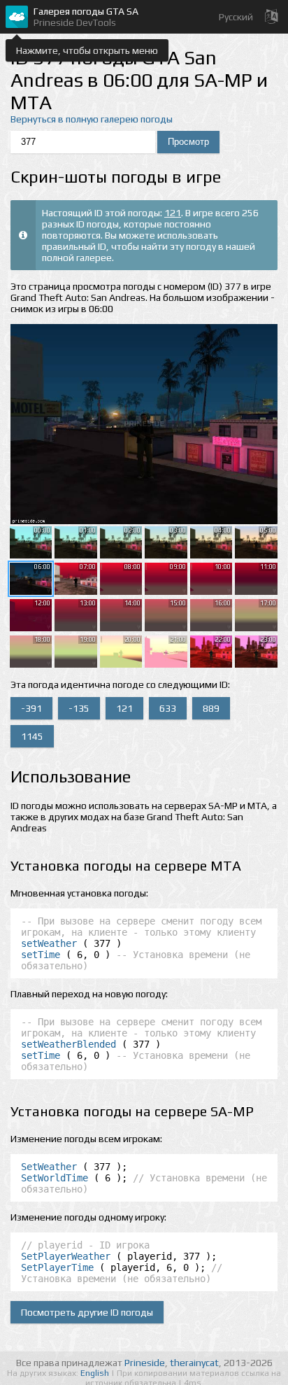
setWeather (49, 943)
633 (167, 708)
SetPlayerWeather (65, 1256)
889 (211, 708)
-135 (79, 708)
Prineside (144, 1362)
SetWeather (49, 1166)
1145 (32, 736)
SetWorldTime (54, 1177)
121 (172, 212)
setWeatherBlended (68, 1044)
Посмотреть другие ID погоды (87, 1312)
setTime (40, 954)
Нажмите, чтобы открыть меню (87, 50)
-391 (31, 708)
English (95, 1373)
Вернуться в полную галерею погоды (91, 119)
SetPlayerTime (57, 1267)
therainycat (194, 1362)
